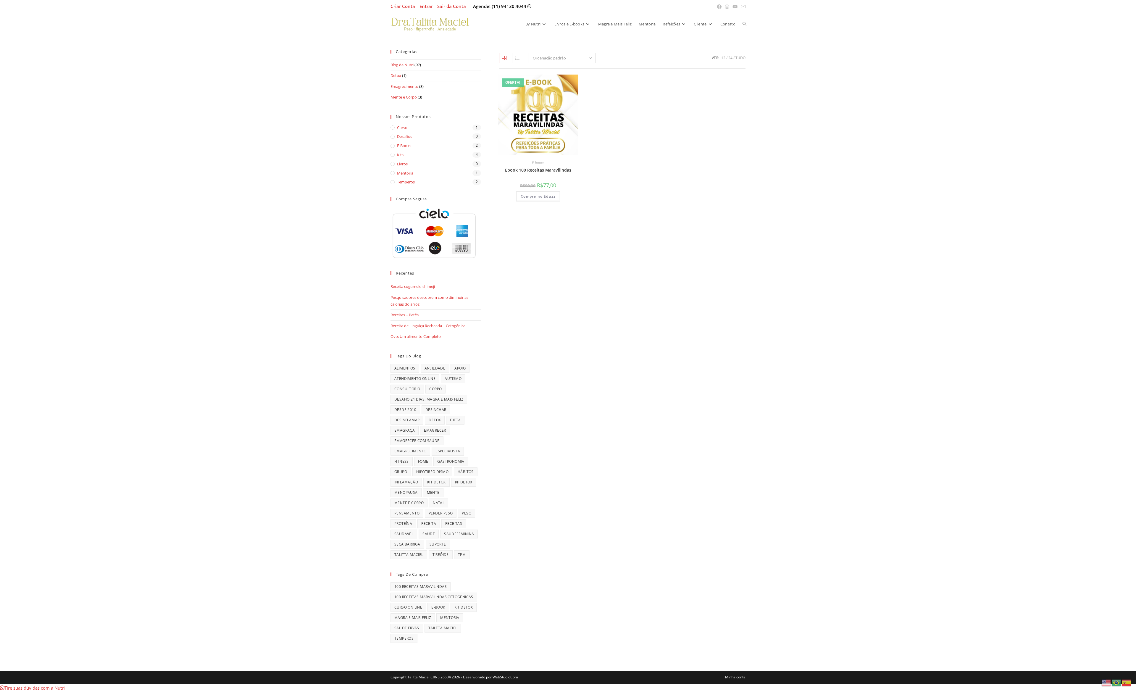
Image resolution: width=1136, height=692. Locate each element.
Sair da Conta (451, 6)
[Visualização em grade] (504, 58)
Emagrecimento (404, 86)
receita (428, 523)
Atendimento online (414, 378)
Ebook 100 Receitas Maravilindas (538, 170)
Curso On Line (408, 607)
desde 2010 (405, 409)
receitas (453, 523)
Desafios (404, 136)
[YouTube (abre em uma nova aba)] (735, 6)
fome (423, 461)
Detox (395, 75)
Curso (402, 127)
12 (723, 57)
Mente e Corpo (403, 97)
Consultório (407, 388)
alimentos (404, 368)
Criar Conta (402, 6)
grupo (400, 471)
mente (433, 492)
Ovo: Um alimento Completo (415, 336)
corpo (435, 388)
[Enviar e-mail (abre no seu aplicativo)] (742, 6)
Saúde (428, 533)
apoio (460, 368)
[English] (1106, 682)
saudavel (403, 533)
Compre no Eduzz (538, 196)
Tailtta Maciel (442, 627)
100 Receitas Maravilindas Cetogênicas (433, 596)
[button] (32, 688)
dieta (455, 419)
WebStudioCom (505, 677)
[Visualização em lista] (517, 58)
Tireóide (441, 554)
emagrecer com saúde (417, 440)
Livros (402, 164)
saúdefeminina (459, 533)
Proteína (403, 523)
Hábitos (466, 471)
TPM (462, 554)
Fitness (401, 461)
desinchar (435, 409)
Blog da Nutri (402, 64)
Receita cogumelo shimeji (412, 286)
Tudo (740, 57)
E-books (538, 162)
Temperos (406, 182)
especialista (447, 451)
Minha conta (735, 677)
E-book (438, 607)
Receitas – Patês (404, 314)
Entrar (426, 6)
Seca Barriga (407, 544)
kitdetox (463, 482)
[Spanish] (1127, 682)
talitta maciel (408, 554)
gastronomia (450, 461)
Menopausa (406, 492)
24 (730, 57)
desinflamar (406, 419)
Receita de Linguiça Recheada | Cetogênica (427, 325)
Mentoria (405, 173)
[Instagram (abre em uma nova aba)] (727, 6)
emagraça (404, 430)
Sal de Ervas (406, 627)
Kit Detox (436, 482)
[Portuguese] (1116, 682)
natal (438, 502)
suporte (438, 544)
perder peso (441, 513)
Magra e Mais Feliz (412, 617)
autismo (453, 378)
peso (466, 513)
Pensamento (406, 513)
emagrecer (435, 430)
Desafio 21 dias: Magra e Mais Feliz (428, 399)
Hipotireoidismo (432, 471)
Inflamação (406, 482)
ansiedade (435, 368)
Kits (400, 154)
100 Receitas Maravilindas (420, 586)
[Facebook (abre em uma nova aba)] (719, 6)
